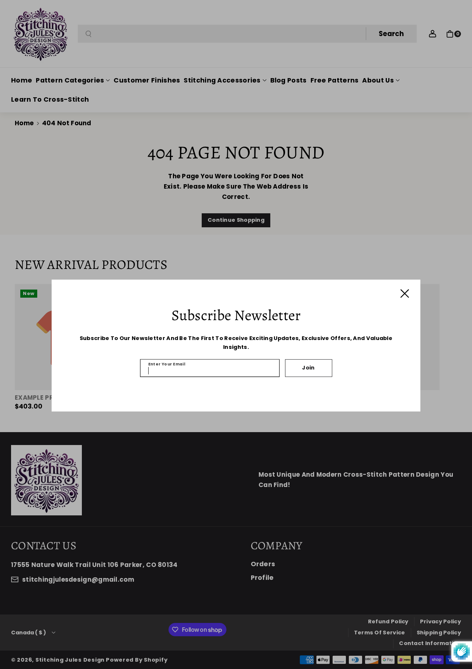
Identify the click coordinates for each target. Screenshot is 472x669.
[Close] (404, 293)
